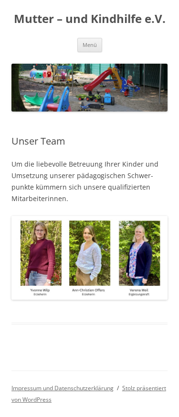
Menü (90, 44)
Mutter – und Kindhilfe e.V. (90, 18)
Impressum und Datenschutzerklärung (62, 388)
